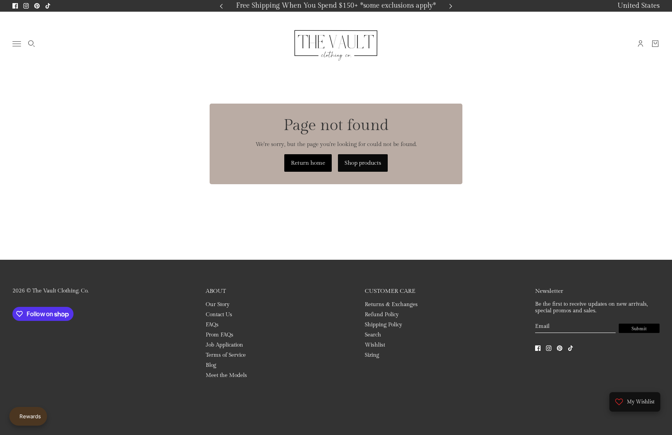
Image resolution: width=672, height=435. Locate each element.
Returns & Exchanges (391, 304)
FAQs (212, 325)
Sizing (372, 355)
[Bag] (655, 43)
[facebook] (15, 6)
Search (373, 335)
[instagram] (26, 6)
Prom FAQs (219, 335)
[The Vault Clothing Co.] (336, 43)
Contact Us (219, 315)
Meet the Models (226, 375)
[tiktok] (48, 6)
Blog (211, 365)
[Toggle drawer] (16, 43)
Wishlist (375, 345)
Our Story (217, 304)
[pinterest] (37, 6)
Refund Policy (382, 315)
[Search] (31, 43)
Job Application (224, 345)
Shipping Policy (383, 325)
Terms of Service (226, 355)
